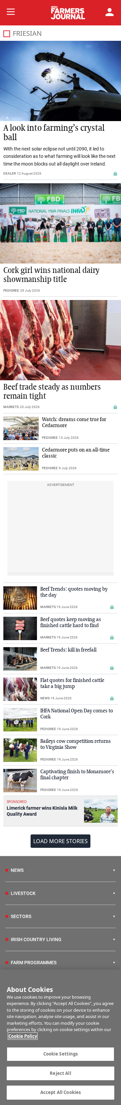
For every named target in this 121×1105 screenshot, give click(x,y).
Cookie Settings (60, 1054)
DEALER (9, 173)
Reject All (60, 1073)
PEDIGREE (11, 290)
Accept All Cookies (60, 1092)
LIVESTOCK (23, 893)
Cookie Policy (22, 1036)
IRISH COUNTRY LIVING (36, 939)
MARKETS (11, 407)
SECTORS (21, 916)
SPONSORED (17, 801)
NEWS (45, 698)
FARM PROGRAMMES (33, 962)
